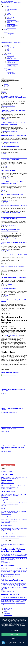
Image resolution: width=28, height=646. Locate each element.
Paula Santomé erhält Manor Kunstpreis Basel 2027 (14, 254)
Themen (5, 16)
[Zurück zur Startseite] (11, 2)
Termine (5, 29)
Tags (5, 607)
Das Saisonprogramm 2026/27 (8, 288)
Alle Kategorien (10, 33)
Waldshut (9, 14)
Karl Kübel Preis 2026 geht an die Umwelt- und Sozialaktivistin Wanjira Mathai (13, 123)
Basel (8, 11)
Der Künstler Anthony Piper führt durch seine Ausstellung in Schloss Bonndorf (12, 427)
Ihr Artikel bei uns (8, 615)
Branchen (6, 32)
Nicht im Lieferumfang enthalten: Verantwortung (13, 277)
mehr (14, 638)
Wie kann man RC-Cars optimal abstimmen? (12, 194)
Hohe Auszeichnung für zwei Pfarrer (10, 146)
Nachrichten (6, 6)
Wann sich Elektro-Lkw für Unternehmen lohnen (13, 135)
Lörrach (8, 10)
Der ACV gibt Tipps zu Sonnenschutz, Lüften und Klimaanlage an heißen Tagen (13, 182)
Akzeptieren (14, 634)
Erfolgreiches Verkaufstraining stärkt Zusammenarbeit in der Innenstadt (10, 230)
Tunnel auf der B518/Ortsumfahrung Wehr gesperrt (14, 205)
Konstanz (9, 13)
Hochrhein (6, 7)
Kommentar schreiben (8, 465)
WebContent (6, 609)
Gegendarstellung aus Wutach (8, 170)
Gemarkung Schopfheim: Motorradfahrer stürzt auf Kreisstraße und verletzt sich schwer (14, 158)
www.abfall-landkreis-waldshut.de (12, 335)
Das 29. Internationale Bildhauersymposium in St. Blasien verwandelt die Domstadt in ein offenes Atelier (13, 447)
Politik (8, 22)
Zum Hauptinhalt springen (7, 1)
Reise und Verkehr (11, 24)
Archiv (5, 611)
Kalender (9, 30)
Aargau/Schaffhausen (12, 9)
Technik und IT (10, 17)
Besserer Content (8, 608)
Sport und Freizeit (11, 26)
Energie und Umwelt (11, 28)
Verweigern (14, 630)
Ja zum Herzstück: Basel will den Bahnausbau (12, 266)
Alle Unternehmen (11, 34)
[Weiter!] (12, 386)
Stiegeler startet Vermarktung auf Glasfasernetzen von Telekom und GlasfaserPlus (13, 217)
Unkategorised (7, 613)
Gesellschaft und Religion (13, 21)
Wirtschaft (9, 18)
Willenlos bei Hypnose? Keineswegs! (10, 372)
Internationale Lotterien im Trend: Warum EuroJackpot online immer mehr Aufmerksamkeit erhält (13, 98)
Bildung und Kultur (11, 20)
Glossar (5, 612)
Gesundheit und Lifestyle (12, 25)
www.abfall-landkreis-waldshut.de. (9, 365)
